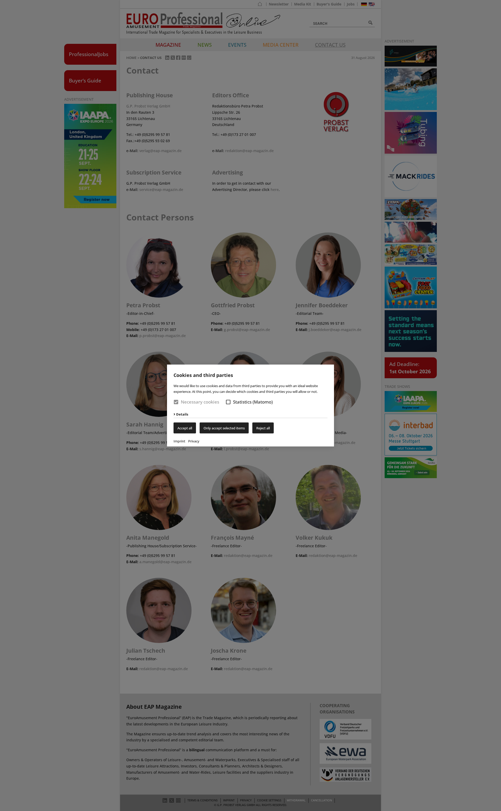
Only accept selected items (224, 427)
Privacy (193, 440)
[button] (228, 402)
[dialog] (250, 405)
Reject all (263, 427)
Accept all (184, 427)
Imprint (179, 440)
